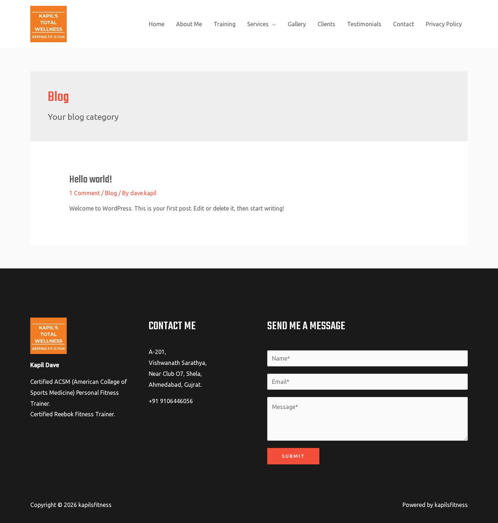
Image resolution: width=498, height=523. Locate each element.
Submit (293, 456)
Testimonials (364, 24)
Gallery (297, 24)
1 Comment (84, 193)
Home (156, 24)
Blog (111, 193)
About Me (189, 24)
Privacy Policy (444, 24)
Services (258, 24)
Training (225, 24)
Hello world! (90, 180)
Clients (326, 24)
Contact (403, 24)
